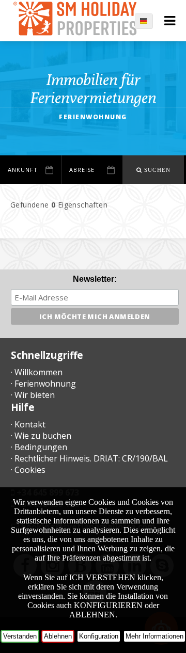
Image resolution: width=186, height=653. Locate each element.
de (149, 20)
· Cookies (28, 469)
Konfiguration (98, 636)
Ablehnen (58, 636)
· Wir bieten (33, 395)
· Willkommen (37, 372)
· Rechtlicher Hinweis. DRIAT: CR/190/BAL (89, 458)
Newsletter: (95, 279)
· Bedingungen (39, 447)
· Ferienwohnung (43, 383)
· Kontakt (28, 424)
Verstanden (20, 636)
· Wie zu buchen (41, 435)
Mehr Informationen (154, 636)
